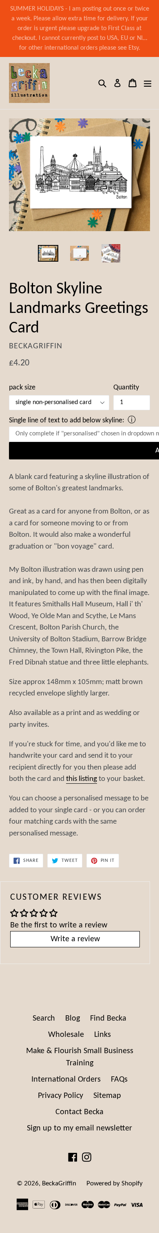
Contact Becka (79, 1112)
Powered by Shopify (114, 1183)
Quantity (126, 387)
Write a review (75, 939)
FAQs (119, 1080)
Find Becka (108, 1018)
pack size (22, 387)
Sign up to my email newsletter (79, 1128)
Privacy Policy (60, 1096)
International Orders (66, 1080)
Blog (72, 1018)
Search (44, 1018)
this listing (81, 779)
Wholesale (66, 1035)
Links (102, 1035)
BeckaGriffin (59, 1183)
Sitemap (107, 1096)
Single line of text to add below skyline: (66, 420)
